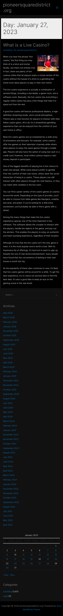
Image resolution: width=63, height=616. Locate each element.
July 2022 (7, 511)
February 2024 (10, 425)
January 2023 (9, 484)
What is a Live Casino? (26, 45)
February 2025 (10, 371)
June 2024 (8, 407)
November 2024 (10, 385)
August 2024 (9, 398)
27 (39, 563)
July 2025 (7, 349)
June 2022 (8, 516)
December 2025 (10, 331)
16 (7, 559)
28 (48, 563)
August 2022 (9, 507)
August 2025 (9, 344)
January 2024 (9, 430)
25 (23, 563)
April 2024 (8, 416)
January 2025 (9, 376)
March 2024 (9, 421)
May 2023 (8, 466)
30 (7, 568)
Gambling (7, 50)
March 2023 (9, 475)
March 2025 (9, 367)
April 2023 (8, 471)
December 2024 (10, 380)
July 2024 (7, 403)
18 (23, 559)
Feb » (12, 575)
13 (40, 554)
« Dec (5, 575)
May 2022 (8, 520)
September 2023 (11, 448)
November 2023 (10, 439)
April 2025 (8, 362)
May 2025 (8, 358)
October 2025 (9, 335)
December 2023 (10, 434)
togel (5, 596)
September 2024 (11, 394)
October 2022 (9, 498)
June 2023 (8, 461)
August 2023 (9, 452)
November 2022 (10, 493)
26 (31, 563)
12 (31, 554)
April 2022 (8, 525)
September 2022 (11, 502)
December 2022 (10, 489)
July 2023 (7, 457)
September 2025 (11, 340)
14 (48, 554)
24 (15, 563)
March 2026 (9, 317)
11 (23, 554)
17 (15, 559)
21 (48, 559)
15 (56, 554)
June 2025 (8, 353)
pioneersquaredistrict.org (27, 7)
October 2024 (9, 389)
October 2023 (9, 443)
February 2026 (10, 322)
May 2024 (8, 412)
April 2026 (8, 313)
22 (56, 559)
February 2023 (10, 480)
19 (31, 559)
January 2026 (9, 326)
